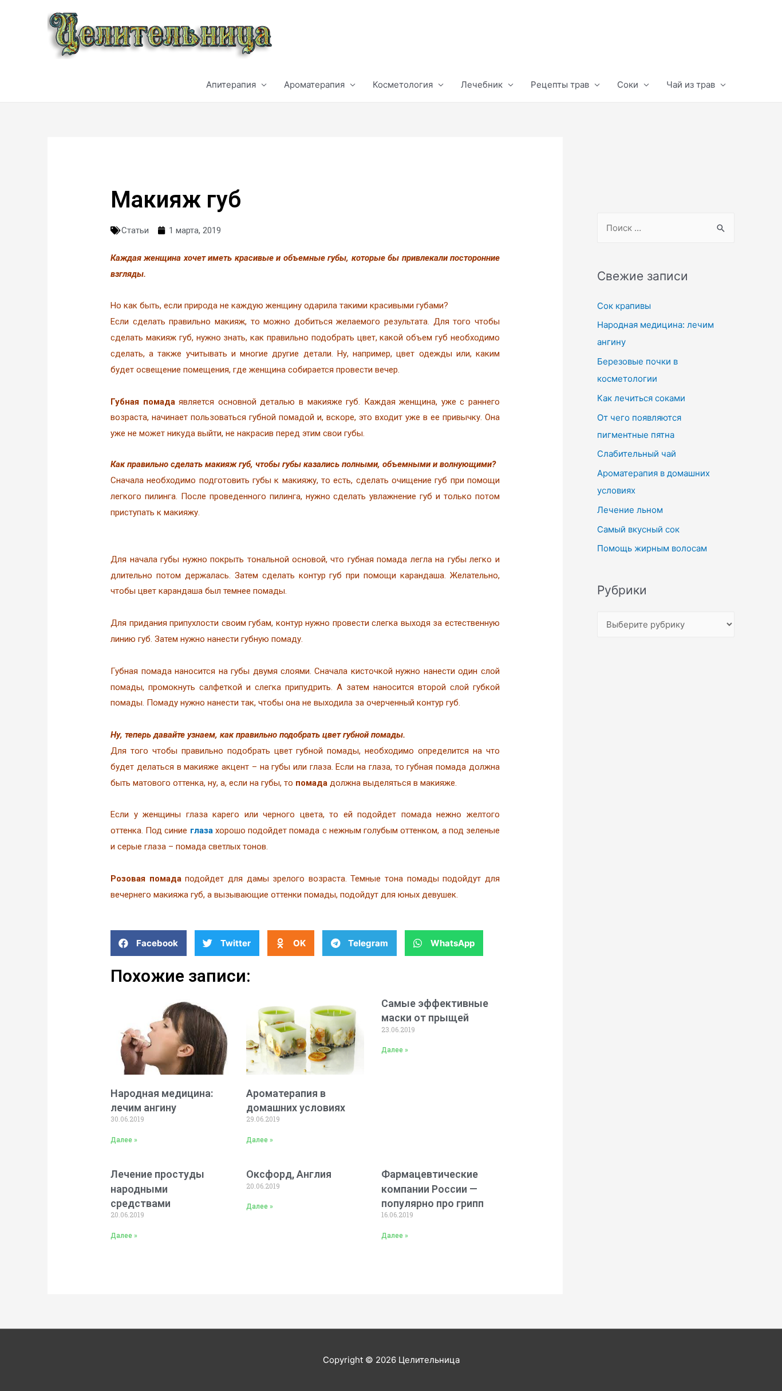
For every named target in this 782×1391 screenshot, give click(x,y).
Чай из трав (690, 84)
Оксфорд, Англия (288, 1174)
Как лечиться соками (641, 398)
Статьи (135, 230)
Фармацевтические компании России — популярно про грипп (432, 1188)
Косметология (403, 84)
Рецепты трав (560, 84)
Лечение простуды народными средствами (157, 1188)
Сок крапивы (624, 305)
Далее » (123, 1140)
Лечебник (482, 84)
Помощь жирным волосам (652, 548)
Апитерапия (231, 84)
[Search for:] (665, 227)
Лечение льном (630, 509)
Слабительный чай (636, 453)
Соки (627, 84)
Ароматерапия (314, 84)
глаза (201, 830)
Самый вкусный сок (638, 529)
